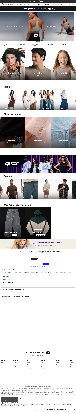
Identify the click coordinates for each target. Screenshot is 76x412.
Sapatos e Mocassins (44, 364)
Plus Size (58, 360)
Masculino (16, 4)
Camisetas (14, 362)
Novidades (47, 4)
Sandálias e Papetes (44, 368)
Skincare (71, 366)
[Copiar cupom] (48, 1)
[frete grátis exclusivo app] (38, 11)
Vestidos (2, 366)
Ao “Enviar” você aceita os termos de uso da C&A (38, 266)
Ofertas (6, 4)
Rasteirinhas (43, 366)
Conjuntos (29, 364)
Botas (42, 362)
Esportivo (38, 4)
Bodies (28, 362)
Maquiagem (72, 364)
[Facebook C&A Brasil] (43, 356)
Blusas (2, 362)
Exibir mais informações (37, 379)
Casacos (2, 370)
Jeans (43, 4)
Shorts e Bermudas (30, 368)
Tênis (42, 370)
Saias (2, 368)
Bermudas (14, 366)
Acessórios (72, 370)
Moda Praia (3, 372)
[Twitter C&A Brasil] (40, 356)
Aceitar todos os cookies (61, 409)
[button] (59, 4)
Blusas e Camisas (59, 364)
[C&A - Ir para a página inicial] (2, 4)
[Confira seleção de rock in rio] (38, 172)
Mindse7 (29, 4)
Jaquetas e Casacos (16, 372)
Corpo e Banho (72, 368)
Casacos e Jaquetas (59, 366)
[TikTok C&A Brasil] (35, 356)
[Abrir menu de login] (69, 4)
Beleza (25, 4)
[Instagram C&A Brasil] (33, 356)
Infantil (21, 4)
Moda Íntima (15, 370)
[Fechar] (74, 410)
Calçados (33, 4)
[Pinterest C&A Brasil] (38, 356)
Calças (2, 364)
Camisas (14, 364)
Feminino (11, 4)
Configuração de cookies (51, 409)
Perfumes (72, 362)
